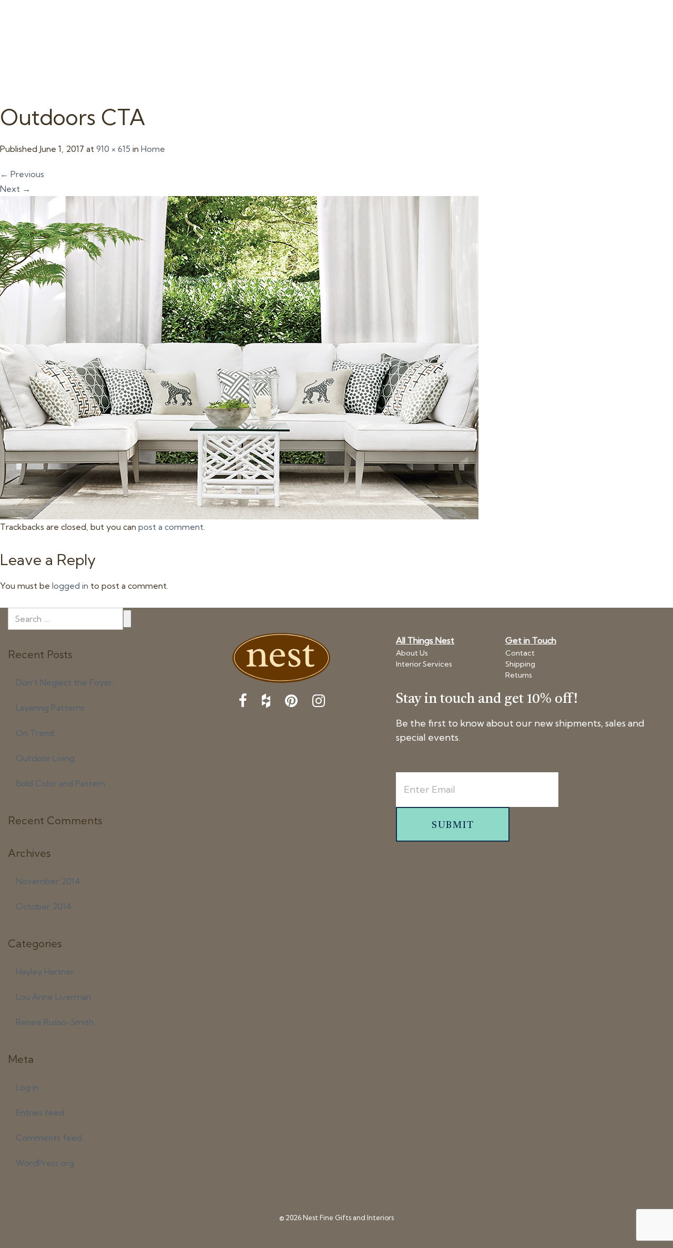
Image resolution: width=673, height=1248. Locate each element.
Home (153, 149)
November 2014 (48, 881)
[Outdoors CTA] (239, 356)
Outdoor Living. (46, 758)
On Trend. (36, 733)
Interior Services (424, 664)
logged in (70, 585)
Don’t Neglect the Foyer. (65, 682)
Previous (22, 174)
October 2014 (44, 906)
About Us (412, 653)
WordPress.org (45, 1163)
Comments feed (49, 1137)
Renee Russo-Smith (55, 1022)
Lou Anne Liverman (53, 996)
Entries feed (40, 1112)
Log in (27, 1087)
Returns (518, 675)
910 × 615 (113, 149)
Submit (127, 619)
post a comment (170, 526)
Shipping (520, 664)
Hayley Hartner (45, 971)
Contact (520, 653)
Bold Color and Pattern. (61, 783)
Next (15, 188)
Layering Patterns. (51, 707)
